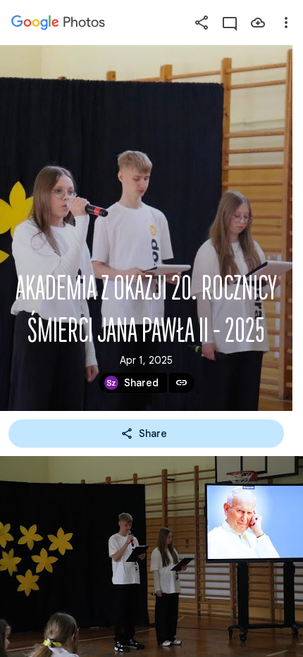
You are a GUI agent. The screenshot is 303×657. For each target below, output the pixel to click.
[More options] (286, 22)
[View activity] (230, 22)
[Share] (201, 22)
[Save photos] (258, 22)
